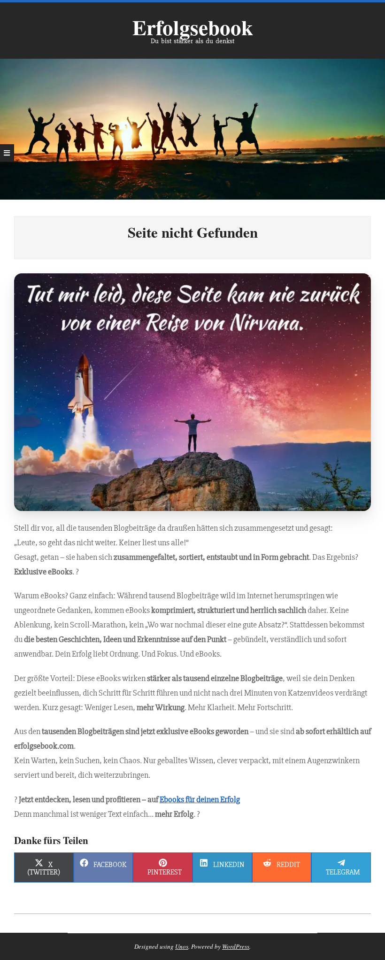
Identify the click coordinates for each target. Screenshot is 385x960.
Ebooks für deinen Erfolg (200, 799)
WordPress (235, 946)
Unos (181, 946)
